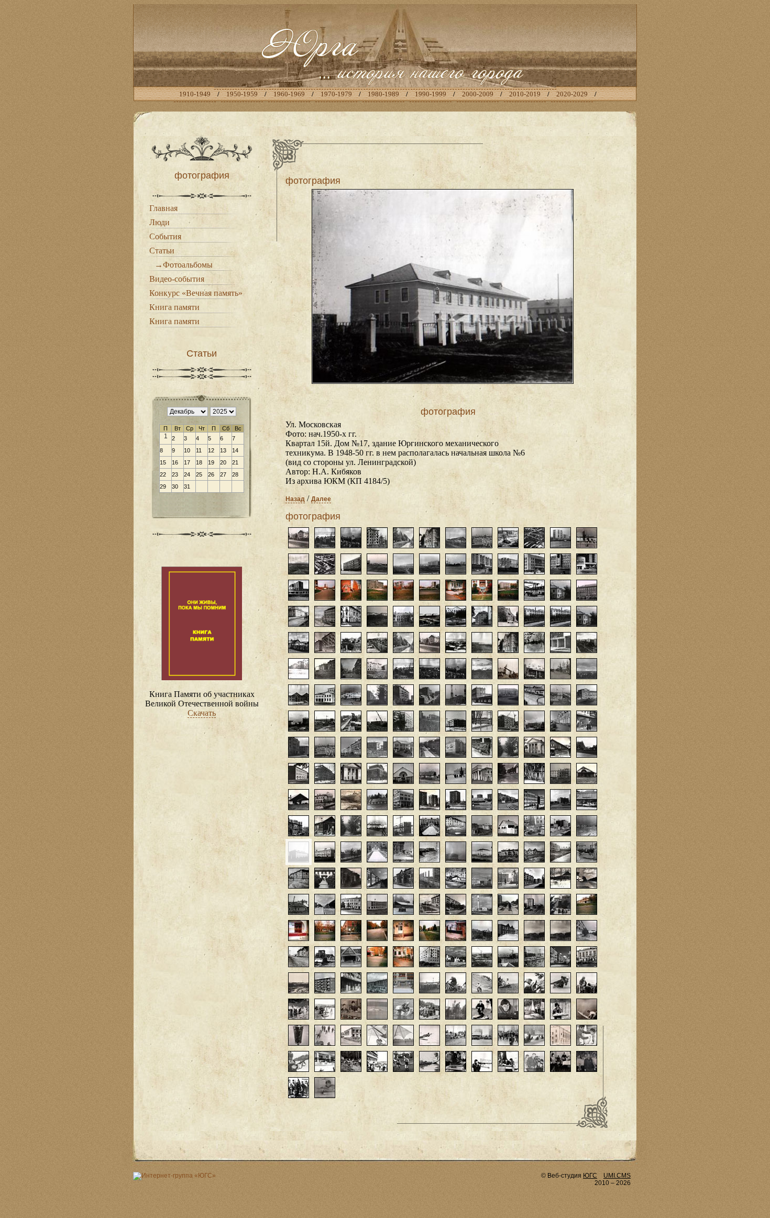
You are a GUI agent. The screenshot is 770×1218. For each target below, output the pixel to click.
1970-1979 (336, 94)
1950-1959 (242, 94)
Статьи (161, 250)
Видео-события (176, 278)
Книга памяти (174, 307)
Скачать (202, 712)
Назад (295, 499)
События (165, 236)
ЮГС (590, 1175)
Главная (163, 208)
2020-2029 (572, 94)
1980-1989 (383, 94)
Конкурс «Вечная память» (196, 293)
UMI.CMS (617, 1175)
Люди (159, 222)
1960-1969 (289, 94)
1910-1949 (195, 94)
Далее (321, 499)
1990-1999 (430, 94)
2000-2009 (477, 94)
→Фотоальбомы (184, 264)
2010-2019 (525, 94)
